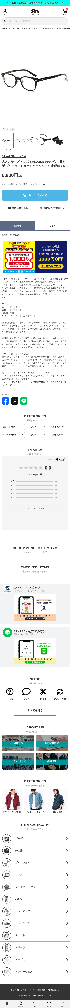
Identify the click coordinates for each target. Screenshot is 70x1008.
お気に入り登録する (54, 208)
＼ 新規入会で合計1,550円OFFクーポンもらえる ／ (35, 3)
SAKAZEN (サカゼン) (14, 156)
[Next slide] (65, 78)
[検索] (5, 21)
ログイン (5, 14)
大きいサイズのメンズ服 (21, 28)
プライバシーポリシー (19, 990)
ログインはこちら (38, 184)
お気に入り (49, 1006)
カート (65, 14)
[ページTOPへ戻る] (65, 1001)
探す (35, 1006)
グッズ (37, 28)
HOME (4, 28)
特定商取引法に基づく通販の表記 (46, 990)
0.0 (48, 468)
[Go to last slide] (4, 78)
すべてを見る (35, 710)
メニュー (7, 1006)
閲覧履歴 (21, 1006)
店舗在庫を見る (20, 208)
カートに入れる (38, 195)
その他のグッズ (49, 28)
